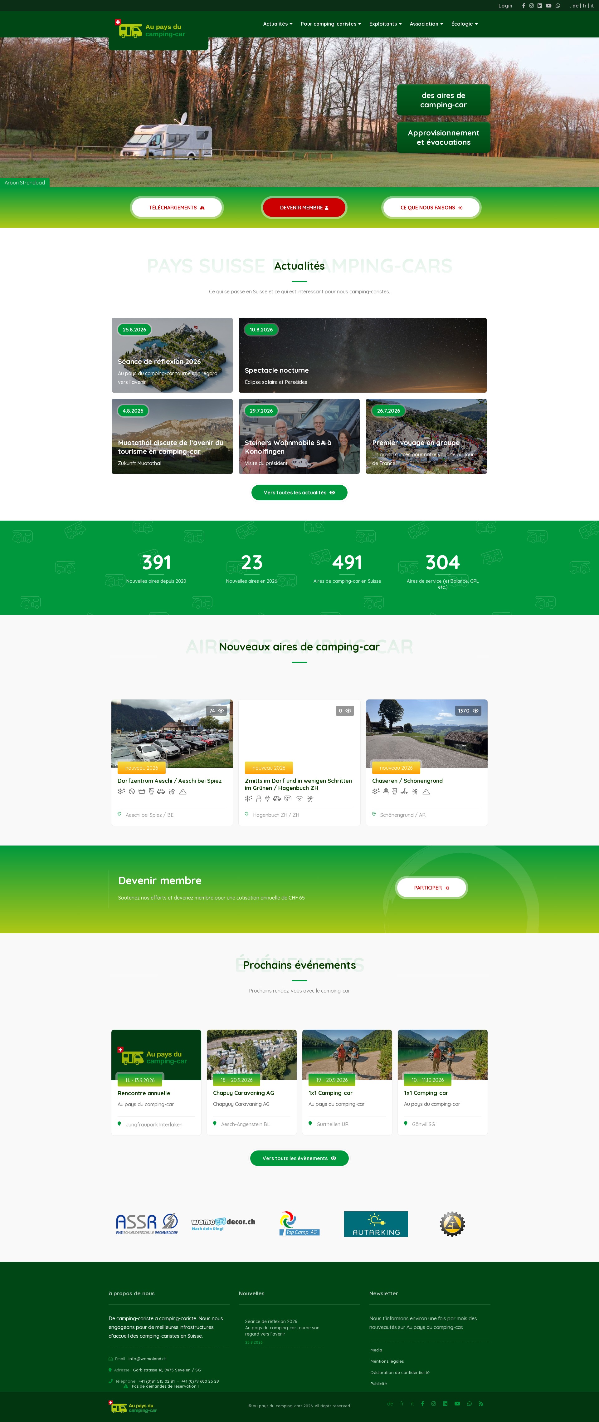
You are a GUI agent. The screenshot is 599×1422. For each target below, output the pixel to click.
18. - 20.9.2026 (236, 1080)
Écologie (462, 24)
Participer (428, 888)
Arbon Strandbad (25, 182)
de (575, 5)
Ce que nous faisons (428, 207)
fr (584, 5)
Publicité (379, 1383)
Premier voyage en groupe (416, 442)
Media (376, 1349)
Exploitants (383, 24)
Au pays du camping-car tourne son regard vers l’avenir (282, 1331)
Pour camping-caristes (328, 24)
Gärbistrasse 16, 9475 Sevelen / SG (167, 1369)
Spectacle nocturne (277, 370)
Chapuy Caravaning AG (243, 1092)
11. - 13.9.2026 (139, 1080)
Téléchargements (173, 207)
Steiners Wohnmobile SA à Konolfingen (288, 447)
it (592, 5)
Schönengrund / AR (403, 815)
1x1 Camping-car (331, 1092)
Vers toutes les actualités (295, 492)
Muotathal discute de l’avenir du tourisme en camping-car (170, 447)
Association (424, 24)
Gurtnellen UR (332, 1124)
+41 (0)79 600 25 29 (200, 1381)
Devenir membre (301, 207)
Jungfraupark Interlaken (154, 1124)
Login (505, 5)
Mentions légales (387, 1361)
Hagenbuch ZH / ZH (276, 815)
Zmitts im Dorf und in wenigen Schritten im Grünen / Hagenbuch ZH (298, 784)
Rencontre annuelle (144, 1093)
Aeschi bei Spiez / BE (149, 815)
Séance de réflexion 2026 (159, 361)
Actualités (275, 24)
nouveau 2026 (141, 768)
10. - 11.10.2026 (428, 1080)
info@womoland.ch (148, 1358)
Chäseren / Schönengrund (407, 780)
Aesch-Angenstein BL (245, 1124)
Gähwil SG (423, 1124)
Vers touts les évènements (295, 1158)
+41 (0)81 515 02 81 (157, 1381)
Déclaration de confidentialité (400, 1372)
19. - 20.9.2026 (332, 1080)
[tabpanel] (299, 93)
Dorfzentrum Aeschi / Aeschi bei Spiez (170, 780)
